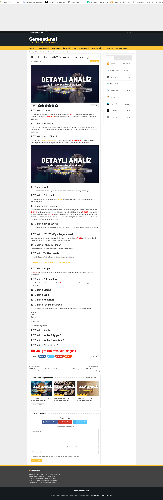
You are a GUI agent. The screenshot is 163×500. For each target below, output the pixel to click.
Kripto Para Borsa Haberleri (97, 495)
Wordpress (108, 495)
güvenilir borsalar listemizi (49, 140)
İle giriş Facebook (51, 422)
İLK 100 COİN (66, 48)
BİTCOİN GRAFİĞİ (44, 48)
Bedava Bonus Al (121, 48)
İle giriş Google (66, 422)
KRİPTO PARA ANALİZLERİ (51, 32)
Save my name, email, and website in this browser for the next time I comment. (56, 456)
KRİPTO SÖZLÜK (96, 48)
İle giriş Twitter (81, 422)
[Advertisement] (56, 17)
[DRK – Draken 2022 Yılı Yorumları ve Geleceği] (87, 388)
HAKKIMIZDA (56, 48)
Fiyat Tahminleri (94, 61)
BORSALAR (110, 48)
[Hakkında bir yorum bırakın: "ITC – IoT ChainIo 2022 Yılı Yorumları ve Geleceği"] (97, 105)
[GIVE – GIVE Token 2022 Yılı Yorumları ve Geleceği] (41, 388)
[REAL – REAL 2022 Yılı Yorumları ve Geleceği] (64, 388)
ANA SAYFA (32, 48)
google (60, 199)
